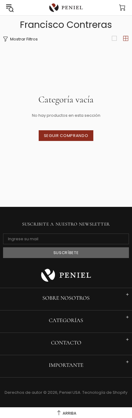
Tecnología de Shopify (104, 392)
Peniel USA (66, 8)
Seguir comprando (66, 136)
